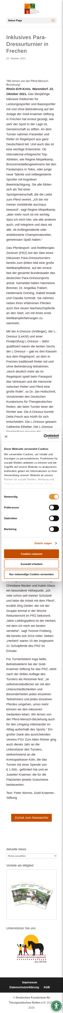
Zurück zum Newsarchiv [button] (31, 817)
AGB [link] (47, 987)
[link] (44, 436)
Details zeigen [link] (43, 543)
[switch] (54, 507)
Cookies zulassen (31, 553)
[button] (31, 20)
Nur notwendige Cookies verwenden (31, 574)
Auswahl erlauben (31, 563)
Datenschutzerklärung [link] (24, 987)
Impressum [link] (29, 982)
